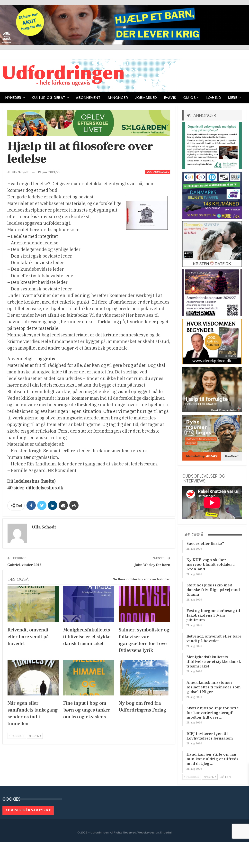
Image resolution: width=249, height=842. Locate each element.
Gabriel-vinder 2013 (24, 565)
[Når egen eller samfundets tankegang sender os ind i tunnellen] (33, 677)
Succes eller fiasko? (205, 543)
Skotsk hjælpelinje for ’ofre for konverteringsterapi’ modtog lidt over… (213, 712)
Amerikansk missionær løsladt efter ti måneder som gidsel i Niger (214, 687)
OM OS (189, 97)
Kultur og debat (48, 97)
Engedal (166, 832)
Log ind (213, 97)
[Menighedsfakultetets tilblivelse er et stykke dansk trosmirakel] (89, 604)
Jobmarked (146, 97)
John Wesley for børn (152, 565)
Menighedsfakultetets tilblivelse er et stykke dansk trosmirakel (214, 661)
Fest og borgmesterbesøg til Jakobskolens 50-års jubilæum (213, 615)
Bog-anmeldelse (158, 172)
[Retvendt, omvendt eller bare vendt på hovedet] (33, 604)
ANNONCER (117, 97)
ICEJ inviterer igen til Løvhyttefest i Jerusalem (210, 736)
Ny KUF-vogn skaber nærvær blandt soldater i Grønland (211, 564)
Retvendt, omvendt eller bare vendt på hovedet (214, 639)
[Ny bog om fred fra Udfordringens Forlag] (144, 677)
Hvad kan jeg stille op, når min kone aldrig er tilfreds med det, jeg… (212, 759)
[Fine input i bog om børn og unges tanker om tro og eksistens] (89, 677)
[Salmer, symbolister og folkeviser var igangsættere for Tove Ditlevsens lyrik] (144, 604)
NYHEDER (13, 97)
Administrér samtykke (28, 810)
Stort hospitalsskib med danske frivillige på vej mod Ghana (213, 590)
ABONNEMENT (88, 97)
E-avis (170, 97)
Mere (232, 97)
